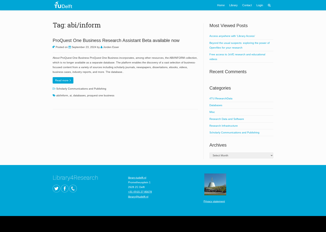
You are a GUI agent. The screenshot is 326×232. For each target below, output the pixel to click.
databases (79, 95)
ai (71, 95)
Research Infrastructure (223, 125)
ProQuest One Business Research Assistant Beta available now (116, 40)
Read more (62, 80)
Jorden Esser (110, 47)
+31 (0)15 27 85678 (140, 191)
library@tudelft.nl (138, 196)
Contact (247, 5)
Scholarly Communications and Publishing (81, 88)
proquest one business (100, 95)
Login (259, 5)
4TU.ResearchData (220, 98)
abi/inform (62, 95)
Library (233, 5)
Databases (215, 105)
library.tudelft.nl (137, 177)
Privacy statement (214, 201)
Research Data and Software (226, 118)
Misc (212, 111)
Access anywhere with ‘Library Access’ (232, 35)
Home (221, 5)
